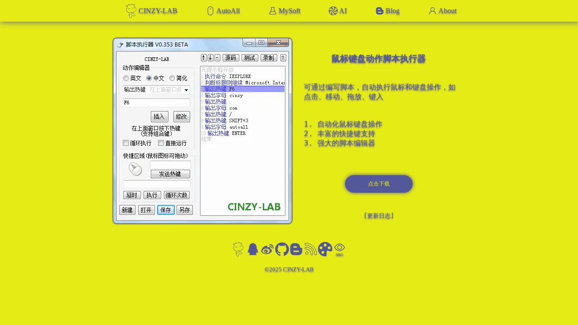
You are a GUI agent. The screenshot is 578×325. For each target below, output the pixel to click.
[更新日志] (379, 215)
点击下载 (379, 184)
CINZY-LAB (158, 10)
